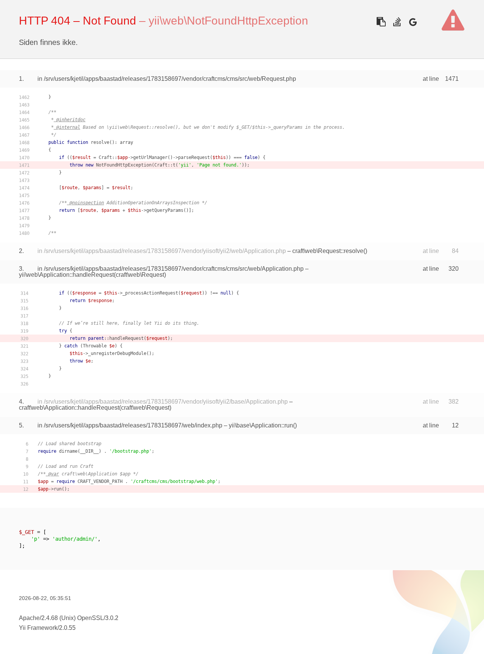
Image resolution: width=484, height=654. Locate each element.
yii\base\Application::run (261, 425)
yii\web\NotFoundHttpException (228, 20)
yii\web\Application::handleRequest (66, 274)
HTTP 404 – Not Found (77, 20)
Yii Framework (38, 628)
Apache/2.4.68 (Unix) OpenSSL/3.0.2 (68, 618)
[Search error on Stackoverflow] (396, 21)
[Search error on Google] (412, 21)
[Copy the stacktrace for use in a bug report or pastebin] (381, 21)
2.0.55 (67, 628)
